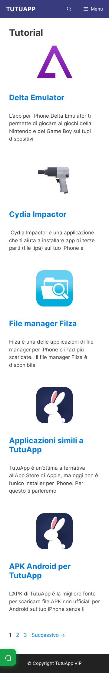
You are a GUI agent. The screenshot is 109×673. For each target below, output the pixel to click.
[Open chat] (8, 657)
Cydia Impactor (37, 214)
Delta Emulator (36, 97)
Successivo (48, 635)
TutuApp (20, 9)
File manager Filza (43, 323)
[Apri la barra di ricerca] (69, 9)
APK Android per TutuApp (40, 571)
